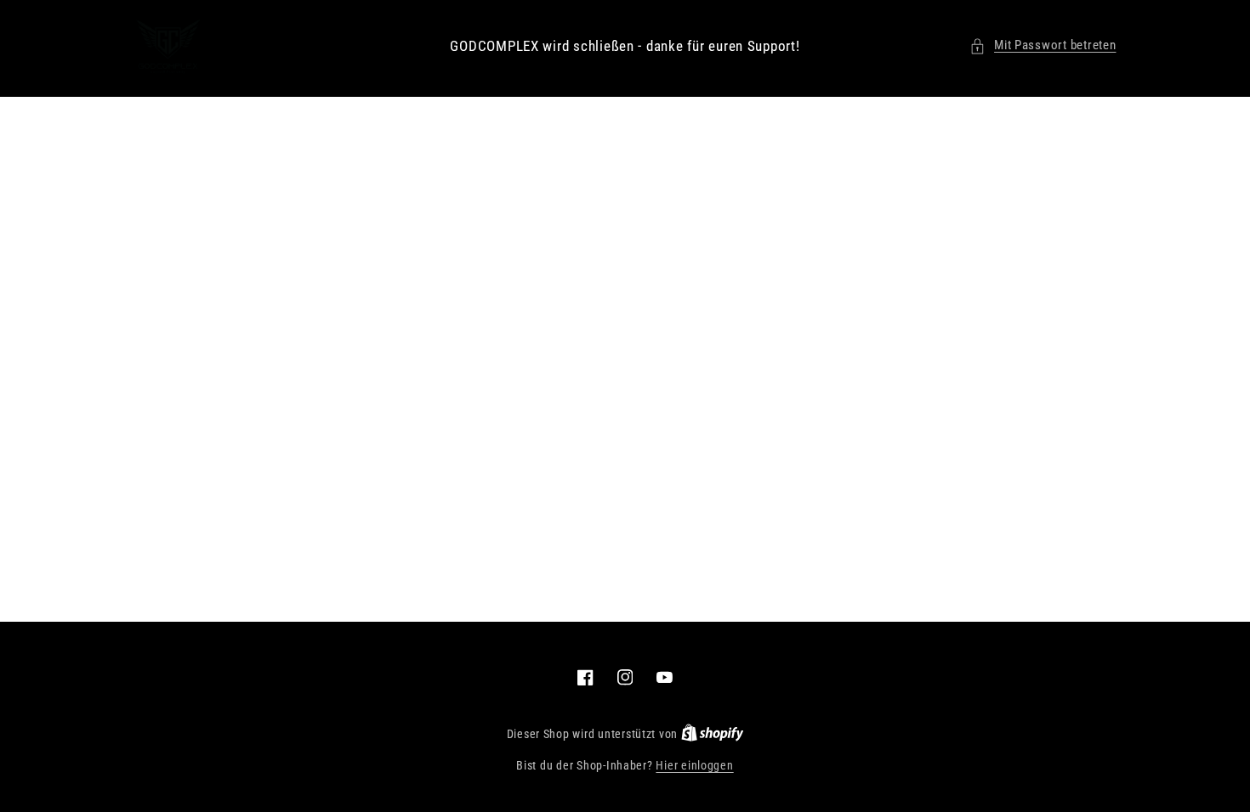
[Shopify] (712, 734)
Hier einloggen (694, 765)
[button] (1042, 46)
